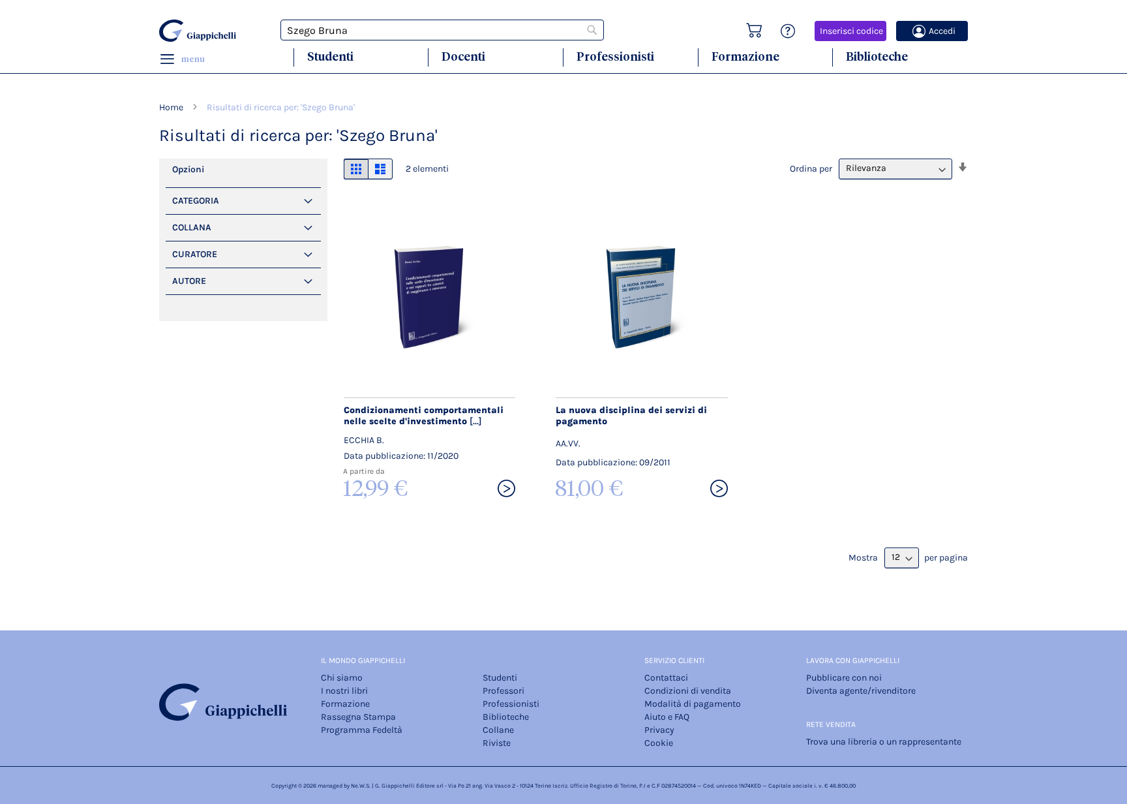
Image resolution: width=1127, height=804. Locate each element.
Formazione (745, 56)
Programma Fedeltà (361, 729)
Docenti (463, 56)
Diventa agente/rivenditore (861, 690)
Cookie (658, 743)
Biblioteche (877, 56)
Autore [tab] (189, 280)
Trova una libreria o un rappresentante (883, 741)
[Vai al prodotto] (506, 489)
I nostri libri (344, 690)
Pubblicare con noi (844, 677)
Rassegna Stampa (358, 716)
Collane (498, 729)
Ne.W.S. (360, 785)
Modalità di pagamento (692, 703)
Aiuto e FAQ (666, 716)
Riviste (497, 743)
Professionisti (615, 56)
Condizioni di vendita (687, 690)
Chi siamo (342, 677)
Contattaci (666, 677)
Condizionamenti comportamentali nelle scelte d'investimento (423, 416)
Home (172, 107)
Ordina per (811, 168)
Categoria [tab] (195, 200)
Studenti (330, 56)
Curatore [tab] (194, 254)
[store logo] (199, 31)
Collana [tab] (191, 227)
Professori (503, 690)
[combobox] (442, 30)
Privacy (659, 729)
